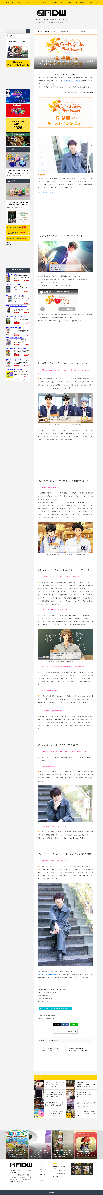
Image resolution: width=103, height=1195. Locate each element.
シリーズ (62, 2)
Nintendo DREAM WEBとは (59, 1167)
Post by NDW (9, 244)
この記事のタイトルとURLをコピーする (65, 1031)
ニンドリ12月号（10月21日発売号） (48, 974)
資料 (75, 2)
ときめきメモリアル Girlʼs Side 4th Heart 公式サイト (56, 1008)
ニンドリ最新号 (11, 41)
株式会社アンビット (58, 1176)
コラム (42, 1177)
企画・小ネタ (45, 2)
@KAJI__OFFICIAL (48, 193)
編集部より (82, 2)
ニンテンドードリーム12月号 (71, 81)
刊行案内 (90, 2)
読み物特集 (43, 1169)
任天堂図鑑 (54, 2)
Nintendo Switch (54, 1040)
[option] (17, 1149)
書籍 (24, 41)
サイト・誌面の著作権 (59, 1170)
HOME (12, 2)
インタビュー (35, 2)
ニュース (19, 2)
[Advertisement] (65, 215)
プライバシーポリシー (59, 1173)
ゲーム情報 (27, 2)
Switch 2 (69, 2)
